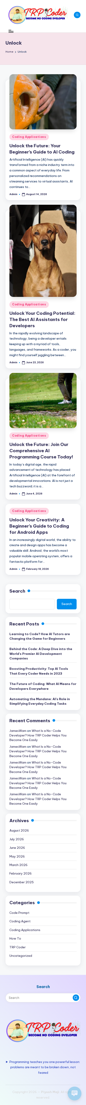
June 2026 (17, 848)
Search (17, 591)
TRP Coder (17, 947)
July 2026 (16, 839)
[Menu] (10, 31)
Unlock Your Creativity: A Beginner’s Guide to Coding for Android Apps (39, 526)
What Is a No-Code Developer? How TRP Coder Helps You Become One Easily (38, 735)
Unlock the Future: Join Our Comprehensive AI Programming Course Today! (41, 451)
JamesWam (17, 731)
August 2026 (19, 830)
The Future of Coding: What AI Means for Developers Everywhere (42, 686)
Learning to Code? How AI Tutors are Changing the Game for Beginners (39, 636)
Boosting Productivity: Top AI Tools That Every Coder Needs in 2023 (38, 671)
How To (15, 938)
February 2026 (20, 873)
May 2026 (17, 856)
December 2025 (21, 882)
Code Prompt (19, 913)
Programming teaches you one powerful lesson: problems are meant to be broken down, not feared (44, 1067)
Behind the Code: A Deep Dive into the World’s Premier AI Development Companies (40, 653)
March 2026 (18, 865)
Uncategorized (20, 956)
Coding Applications (29, 137)
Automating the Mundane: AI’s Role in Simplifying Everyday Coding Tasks (39, 701)
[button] (76, 997)
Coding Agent (20, 921)
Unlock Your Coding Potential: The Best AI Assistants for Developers (42, 319)
